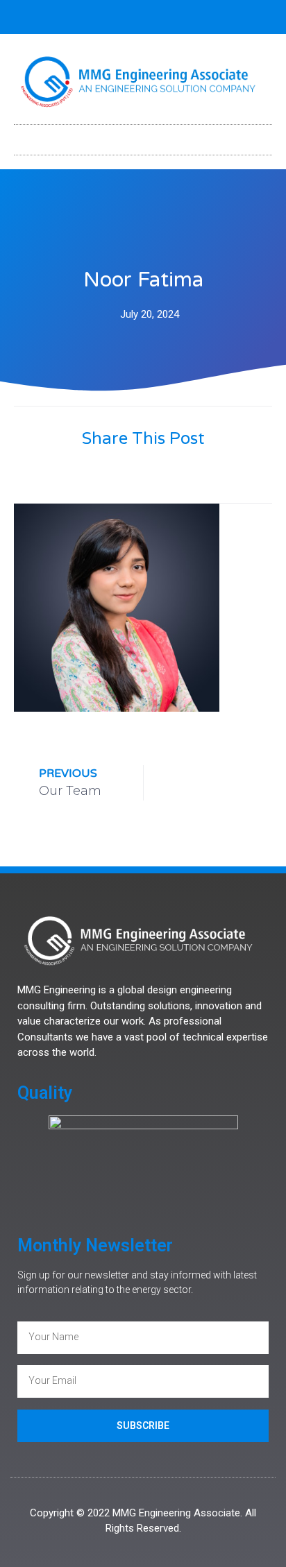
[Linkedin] (155, 17)
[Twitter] (132, 17)
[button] (143, 136)
